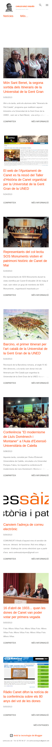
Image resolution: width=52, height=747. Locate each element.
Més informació (40, 121)
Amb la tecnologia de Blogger (27, 735)
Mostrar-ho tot (37, 30)
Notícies (8, 16)
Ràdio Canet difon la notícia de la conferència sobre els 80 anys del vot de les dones (25, 696)
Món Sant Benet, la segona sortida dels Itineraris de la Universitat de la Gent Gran (23, 87)
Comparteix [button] (9, 121)
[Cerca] (40, 5)
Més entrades (41, 725)
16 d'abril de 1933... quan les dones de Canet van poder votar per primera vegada (24, 612)
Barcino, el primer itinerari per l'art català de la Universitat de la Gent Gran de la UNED (25, 348)
